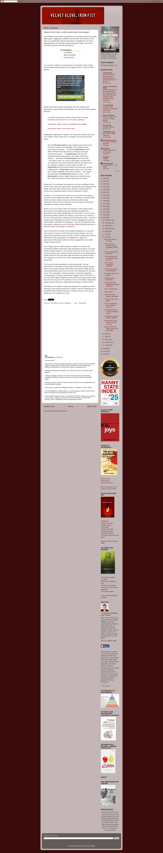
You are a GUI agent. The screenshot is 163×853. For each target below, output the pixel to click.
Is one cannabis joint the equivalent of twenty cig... (110, 305)
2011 (104, 348)
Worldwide (113, 541)
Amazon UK (104, 489)
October (107, 225)
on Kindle (113, 489)
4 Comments (82, 303)
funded (78, 187)
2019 (104, 198)
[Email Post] (75, 303)
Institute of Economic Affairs (110, 87)
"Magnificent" (105, 521)
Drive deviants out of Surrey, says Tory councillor (110, 322)
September (108, 228)
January (107, 345)
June (106, 237)
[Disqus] (70, 328)
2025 (104, 181)
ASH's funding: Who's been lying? (111, 252)
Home (70, 406)
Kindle (103, 543)
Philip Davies (49, 191)
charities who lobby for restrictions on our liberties (75, 215)
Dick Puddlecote (49, 36)
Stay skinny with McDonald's (109, 278)
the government (49, 220)
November (108, 223)
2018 (104, 201)
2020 (104, 195)
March (107, 339)
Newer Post (49, 406)
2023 (104, 187)
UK (107, 541)
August (107, 231)
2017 (104, 203)
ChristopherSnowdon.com (109, 65)
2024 (104, 184)
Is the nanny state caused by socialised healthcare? (111, 284)
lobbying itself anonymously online (75, 218)
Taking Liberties (108, 163)
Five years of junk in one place (110, 240)
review (105, 479)
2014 (104, 212)
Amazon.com (111, 487)
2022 (104, 189)
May (106, 334)
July (106, 234)
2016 (104, 206)
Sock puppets (108, 291)
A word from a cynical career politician (111, 269)
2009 (104, 354)
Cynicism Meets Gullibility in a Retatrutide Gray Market (110, 108)
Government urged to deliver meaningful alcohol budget (67, 124)
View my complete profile (108, 640)
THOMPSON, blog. (109, 132)
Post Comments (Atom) (59, 411)
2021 (104, 192)
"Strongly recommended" (108, 585)
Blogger (92, 846)
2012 (104, 217)
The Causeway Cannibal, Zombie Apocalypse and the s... (111, 246)
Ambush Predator (109, 115)
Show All (117, 171)
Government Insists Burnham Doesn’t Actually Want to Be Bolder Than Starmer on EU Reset (110, 78)
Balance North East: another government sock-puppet (111, 328)
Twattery (105, 158)
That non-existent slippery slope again (111, 295)
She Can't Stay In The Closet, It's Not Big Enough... (109, 118)
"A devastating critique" (108, 577)
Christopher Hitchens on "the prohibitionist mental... (111, 311)
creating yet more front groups (63, 224)
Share (46, 300)
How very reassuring (110, 289)
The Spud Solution (108, 127)
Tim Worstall (107, 125)
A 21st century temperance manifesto (108, 264)
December (108, 220)
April (106, 336)
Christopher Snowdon (110, 613)
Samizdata (106, 148)
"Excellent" (104, 579)
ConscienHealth (108, 105)
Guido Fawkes (107, 73)
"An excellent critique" (107, 591)
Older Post (92, 406)
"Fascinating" (105, 527)
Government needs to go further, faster (61, 128)
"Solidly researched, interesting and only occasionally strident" (107, 531)
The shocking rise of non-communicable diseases (111, 258)
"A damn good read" (107, 523)
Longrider (106, 157)
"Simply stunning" (106, 525)
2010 (104, 351)
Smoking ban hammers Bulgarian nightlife (111, 317)
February (108, 342)
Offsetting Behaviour (110, 140)
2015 (104, 209)
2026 (104, 178)
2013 (104, 215)
